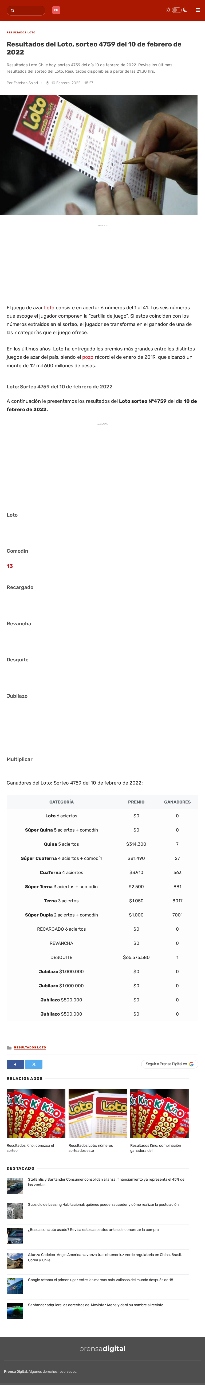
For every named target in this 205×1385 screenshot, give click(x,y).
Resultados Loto (30, 1047)
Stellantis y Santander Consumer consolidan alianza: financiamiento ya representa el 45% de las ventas (106, 1182)
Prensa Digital (15, 1372)
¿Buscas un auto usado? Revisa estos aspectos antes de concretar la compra (93, 1229)
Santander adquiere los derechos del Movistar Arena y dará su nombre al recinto (95, 1305)
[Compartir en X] (33, 1064)
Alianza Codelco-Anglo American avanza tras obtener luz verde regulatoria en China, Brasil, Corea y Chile (105, 1257)
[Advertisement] (102, 263)
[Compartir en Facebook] (15, 1064)
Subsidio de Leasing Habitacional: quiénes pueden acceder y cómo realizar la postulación (103, 1204)
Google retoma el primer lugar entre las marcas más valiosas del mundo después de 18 (100, 1280)
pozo (87, 357)
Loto (49, 308)
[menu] (195, 8)
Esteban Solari (26, 83)
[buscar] (11, 10)
